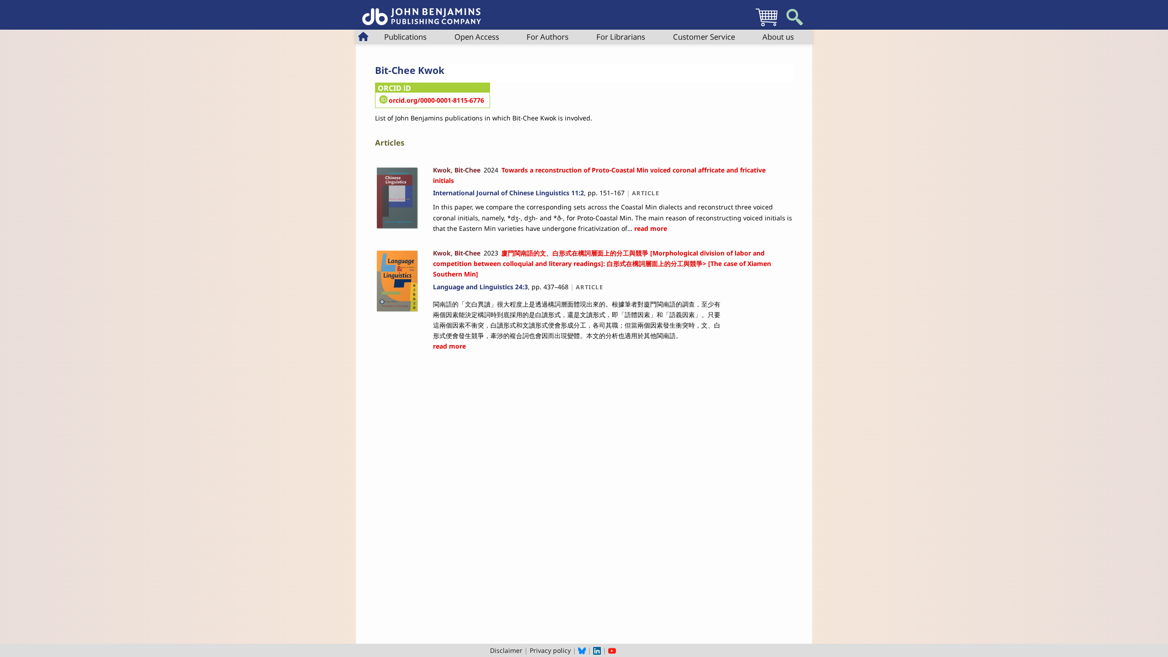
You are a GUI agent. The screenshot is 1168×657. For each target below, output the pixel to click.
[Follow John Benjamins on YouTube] (612, 650)
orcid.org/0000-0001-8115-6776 (436, 100)
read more (649, 228)
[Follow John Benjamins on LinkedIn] (597, 650)
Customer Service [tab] (704, 36)
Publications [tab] (405, 36)
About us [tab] (778, 36)
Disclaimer (506, 650)
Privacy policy (550, 650)
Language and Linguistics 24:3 (480, 286)
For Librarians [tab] (620, 36)
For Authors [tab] (547, 36)
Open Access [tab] (476, 36)
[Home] (421, 11)
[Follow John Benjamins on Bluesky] (582, 650)
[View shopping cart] (766, 25)
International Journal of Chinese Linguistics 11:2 (508, 192)
